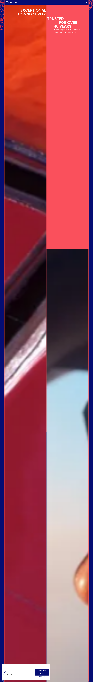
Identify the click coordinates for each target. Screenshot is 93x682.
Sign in (81, 1)
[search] (86, 3)
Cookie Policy (13, 677)
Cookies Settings (42, 676)
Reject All (42, 673)
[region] (26, 672)
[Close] (47, 666)
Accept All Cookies (42, 670)
